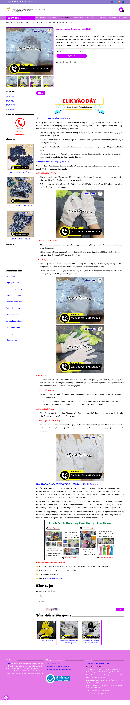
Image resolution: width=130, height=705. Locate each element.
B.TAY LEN (52, 18)
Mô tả (40, 93)
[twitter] (116, 1)
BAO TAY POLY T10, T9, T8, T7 (36, 22)
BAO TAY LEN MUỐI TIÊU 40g (20, 172)
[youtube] (120, 1)
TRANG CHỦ (41, 18)
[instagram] (123, 1)
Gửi (120, 609)
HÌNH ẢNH (112, 18)
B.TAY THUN (65, 18)
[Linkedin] (71, 62)
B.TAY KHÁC (78, 18)
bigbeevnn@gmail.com (30, 1)
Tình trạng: (59, 51)
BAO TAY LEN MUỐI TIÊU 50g (20, 239)
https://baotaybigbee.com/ (53, 578)
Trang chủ (9, 22)
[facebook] (112, 1)
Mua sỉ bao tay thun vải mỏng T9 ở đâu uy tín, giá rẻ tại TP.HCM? (69, 642)
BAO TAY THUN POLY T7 (46, 640)
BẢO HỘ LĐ (91, 18)
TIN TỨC (103, 18)
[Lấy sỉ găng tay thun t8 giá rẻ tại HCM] (19, 9)
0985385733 (17, 1)
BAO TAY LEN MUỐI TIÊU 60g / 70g (20, 205)
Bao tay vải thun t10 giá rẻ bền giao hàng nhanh (91, 642)
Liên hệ (72, 56)
